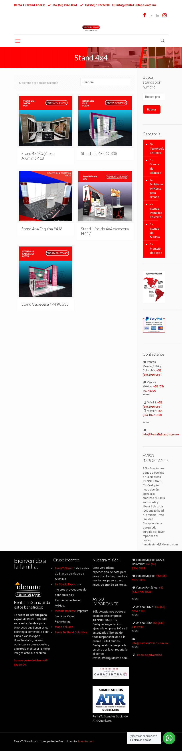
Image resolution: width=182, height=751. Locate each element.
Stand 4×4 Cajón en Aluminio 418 (38, 155)
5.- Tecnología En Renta (156, 148)
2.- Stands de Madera (155, 231)
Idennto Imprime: (66, 611)
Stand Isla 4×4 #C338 (99, 153)
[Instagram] (164, 16)
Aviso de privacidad (149, 655)
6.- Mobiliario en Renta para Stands (156, 188)
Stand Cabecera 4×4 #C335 (45, 304)
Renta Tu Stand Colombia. (71, 632)
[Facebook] (144, 16)
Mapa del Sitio (64, 627)
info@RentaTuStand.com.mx (161, 434)
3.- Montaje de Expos (156, 248)
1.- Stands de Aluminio (155, 166)
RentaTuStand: (64, 568)
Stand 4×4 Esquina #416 (42, 228)
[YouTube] (151, 16)
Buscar (151, 109)
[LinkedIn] (157, 16)
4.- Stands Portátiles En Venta (156, 211)
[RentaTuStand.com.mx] (91, 27)
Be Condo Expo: (65, 584)
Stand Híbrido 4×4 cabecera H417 (105, 231)
